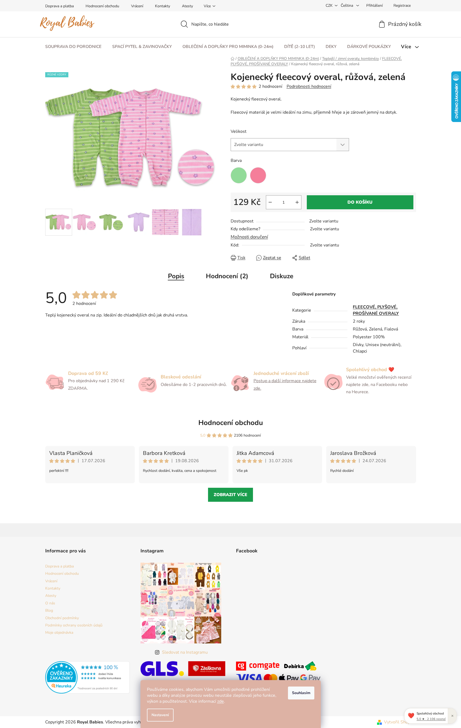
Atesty (187, 6)
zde (220, 701)
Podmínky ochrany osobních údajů (74, 625)
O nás (50, 603)
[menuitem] (73, 46)
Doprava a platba (59, 6)
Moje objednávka (59, 632)
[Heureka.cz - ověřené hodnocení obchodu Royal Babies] (87, 677)
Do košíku (359, 202)
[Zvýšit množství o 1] (297, 202)
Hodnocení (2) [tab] (227, 276)
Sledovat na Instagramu (185, 652)
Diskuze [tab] (281, 276)
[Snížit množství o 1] (270, 202)
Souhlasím (301, 692)
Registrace (402, 5)
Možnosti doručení (249, 237)
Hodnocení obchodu (102, 6)
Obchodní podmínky (62, 618)
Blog (49, 610)
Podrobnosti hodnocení (309, 86)
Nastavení (160, 714)
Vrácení (137, 6)
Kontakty (162, 6)
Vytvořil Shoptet (400, 722)
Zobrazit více (230, 495)
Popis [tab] (176, 276)
